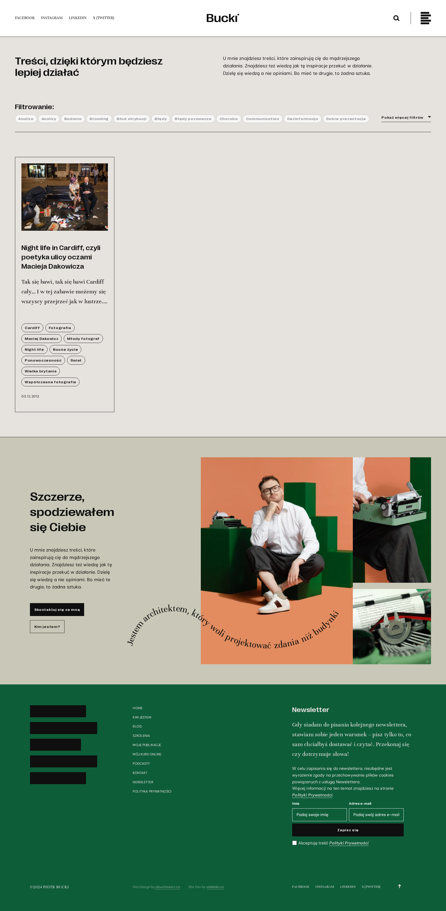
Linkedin (348, 887)
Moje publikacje (147, 745)
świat (76, 360)
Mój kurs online (147, 754)
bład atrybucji (132, 118)
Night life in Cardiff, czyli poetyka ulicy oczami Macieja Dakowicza (60, 256)
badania (73, 118)
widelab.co (215, 887)
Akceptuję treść (333, 843)
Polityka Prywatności (152, 791)
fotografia (60, 327)
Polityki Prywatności (312, 795)
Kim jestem (142, 717)
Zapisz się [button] (348, 830)
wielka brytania (41, 371)
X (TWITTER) (371, 887)
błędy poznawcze (193, 118)
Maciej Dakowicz (41, 338)
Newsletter (143, 782)
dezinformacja (302, 118)
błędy (161, 118)
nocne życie (65, 349)
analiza (26, 118)
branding (99, 118)
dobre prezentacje (346, 118)
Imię (295, 803)
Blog (137, 726)
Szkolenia (141, 735)
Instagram (324, 887)
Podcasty (141, 763)
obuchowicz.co (167, 887)
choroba (229, 118)
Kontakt (140, 773)
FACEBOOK (300, 887)
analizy (49, 118)
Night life (34, 349)
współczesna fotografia (50, 382)
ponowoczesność (43, 360)
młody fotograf (83, 338)
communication (262, 118)
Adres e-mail (360, 803)
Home (137, 708)
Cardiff (32, 327)
